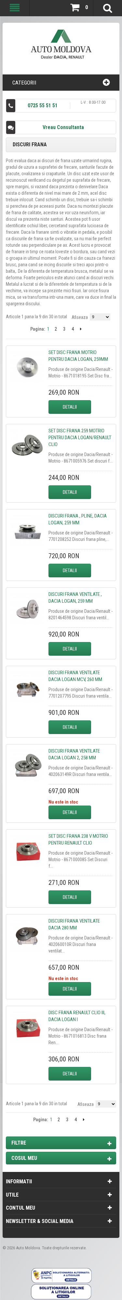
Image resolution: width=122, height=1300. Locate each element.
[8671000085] (27, 851)
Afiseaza (80, 317)
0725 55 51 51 (43, 105)
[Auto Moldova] (61, 47)
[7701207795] (27, 687)
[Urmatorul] (81, 329)
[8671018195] (27, 367)
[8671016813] (27, 1027)
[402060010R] (27, 935)
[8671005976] (27, 445)
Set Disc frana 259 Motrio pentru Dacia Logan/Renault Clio (79, 437)
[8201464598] (27, 609)
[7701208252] (27, 530)
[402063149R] (27, 765)
